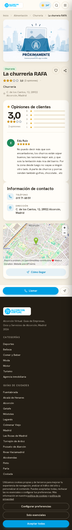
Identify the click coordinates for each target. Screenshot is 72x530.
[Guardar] (56, 70)
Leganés (8, 419)
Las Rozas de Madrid (15, 435)
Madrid (7, 430)
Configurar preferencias (36, 506)
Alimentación (21, 15)
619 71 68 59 (23, 198)
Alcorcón (8, 403)
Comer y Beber (12, 354)
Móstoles (8, 414)
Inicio (6, 15)
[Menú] (65, 5)
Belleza (7, 349)
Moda (6, 360)
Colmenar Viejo (12, 424)
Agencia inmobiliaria (14, 376)
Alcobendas (10, 457)
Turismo (7, 371)
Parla (6, 468)
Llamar (33, 291)
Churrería (38, 15)
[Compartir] (65, 70)
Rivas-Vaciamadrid (13, 452)
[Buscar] (56, 5)
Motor (6, 365)
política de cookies (37, 495)
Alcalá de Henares (13, 397)
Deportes (8, 344)
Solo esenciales (36, 515)
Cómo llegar (38, 272)
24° (45, 5)
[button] (36, 41)
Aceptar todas (36, 523)
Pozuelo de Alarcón (14, 446)
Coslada (8, 474)
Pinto (6, 463)
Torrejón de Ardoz (14, 441)
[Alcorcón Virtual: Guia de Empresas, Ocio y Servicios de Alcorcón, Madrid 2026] (13, 5)
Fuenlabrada (10, 392)
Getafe (7, 408)
